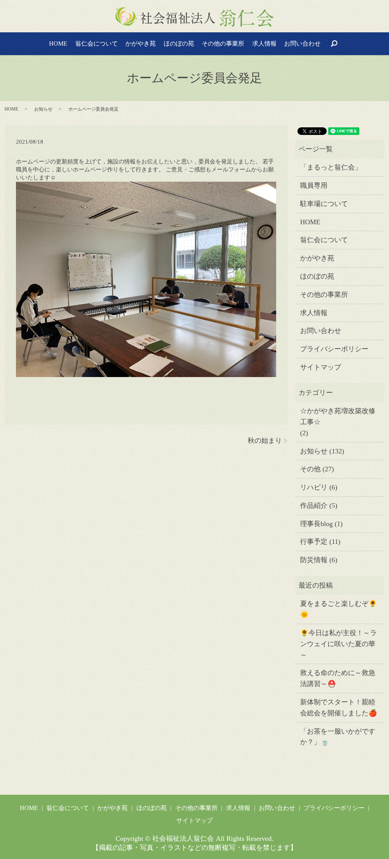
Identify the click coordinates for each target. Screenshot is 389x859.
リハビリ (313, 487)
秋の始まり (265, 440)
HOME (58, 43)
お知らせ (43, 109)
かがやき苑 (140, 43)
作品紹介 (313, 505)
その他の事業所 (223, 43)
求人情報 (264, 43)
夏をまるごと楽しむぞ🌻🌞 (338, 609)
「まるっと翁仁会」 (331, 167)
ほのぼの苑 (179, 43)
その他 (310, 469)
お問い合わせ (302, 43)
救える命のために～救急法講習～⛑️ (337, 678)
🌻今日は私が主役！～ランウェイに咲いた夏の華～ (338, 644)
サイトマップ (320, 367)
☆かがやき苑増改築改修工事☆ (337, 416)
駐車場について (324, 204)
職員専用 (313, 185)
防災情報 (313, 560)
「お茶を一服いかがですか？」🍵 (337, 736)
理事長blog (316, 524)
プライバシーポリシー (334, 349)
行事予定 (313, 541)
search (334, 43)
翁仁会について (96, 43)
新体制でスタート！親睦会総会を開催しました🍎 (338, 707)
